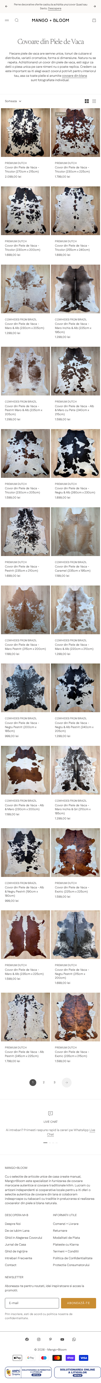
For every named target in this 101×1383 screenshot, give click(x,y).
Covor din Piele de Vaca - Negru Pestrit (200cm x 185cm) (22, 727)
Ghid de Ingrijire (16, 1251)
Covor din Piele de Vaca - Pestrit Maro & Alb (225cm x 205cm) (23, 410)
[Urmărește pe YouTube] (62, 1339)
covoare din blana (74, 76)
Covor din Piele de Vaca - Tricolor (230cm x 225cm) (72, 170)
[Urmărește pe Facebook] (27, 1339)
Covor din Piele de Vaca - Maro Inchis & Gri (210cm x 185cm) (72, 810)
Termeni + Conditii (66, 1251)
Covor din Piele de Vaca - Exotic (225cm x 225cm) (72, 890)
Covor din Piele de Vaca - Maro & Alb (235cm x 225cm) (24, 972)
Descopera (54, 8)
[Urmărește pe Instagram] (39, 1339)
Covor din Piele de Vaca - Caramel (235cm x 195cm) (72, 569)
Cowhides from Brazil (21, 320)
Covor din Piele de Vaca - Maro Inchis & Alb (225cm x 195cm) (73, 328)
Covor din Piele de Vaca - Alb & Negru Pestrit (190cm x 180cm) (24, 892)
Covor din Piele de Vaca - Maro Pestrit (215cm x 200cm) (25, 647)
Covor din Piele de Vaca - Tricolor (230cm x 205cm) (22, 491)
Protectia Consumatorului (71, 1265)
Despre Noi (13, 1224)
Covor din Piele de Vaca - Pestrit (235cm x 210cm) (22, 569)
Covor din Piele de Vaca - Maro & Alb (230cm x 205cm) (24, 326)
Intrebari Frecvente (18, 1258)
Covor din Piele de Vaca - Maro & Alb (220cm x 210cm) (74, 647)
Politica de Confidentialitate (72, 1258)
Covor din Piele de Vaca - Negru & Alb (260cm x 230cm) (75, 491)
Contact (10, 1265)
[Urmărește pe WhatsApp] (74, 1339)
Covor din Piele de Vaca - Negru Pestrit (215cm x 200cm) (72, 974)
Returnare (60, 1231)
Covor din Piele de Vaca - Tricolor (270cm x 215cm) (22, 170)
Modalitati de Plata (66, 1238)
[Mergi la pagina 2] (67, 1082)
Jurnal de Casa (15, 1244)
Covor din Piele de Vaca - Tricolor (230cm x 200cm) (22, 248)
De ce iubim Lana (17, 1231)
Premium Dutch (16, 163)
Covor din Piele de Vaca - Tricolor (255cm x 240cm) (72, 248)
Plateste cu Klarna (66, 1244)
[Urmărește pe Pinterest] (50, 1339)
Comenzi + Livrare (65, 1224)
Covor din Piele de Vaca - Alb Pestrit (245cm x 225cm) (24, 1054)
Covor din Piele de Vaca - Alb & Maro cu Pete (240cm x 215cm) (74, 410)
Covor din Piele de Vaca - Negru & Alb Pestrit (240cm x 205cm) (74, 727)
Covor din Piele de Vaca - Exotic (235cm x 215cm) (72, 1054)
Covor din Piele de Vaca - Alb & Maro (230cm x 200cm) (24, 808)
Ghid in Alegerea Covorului (23, 1238)
